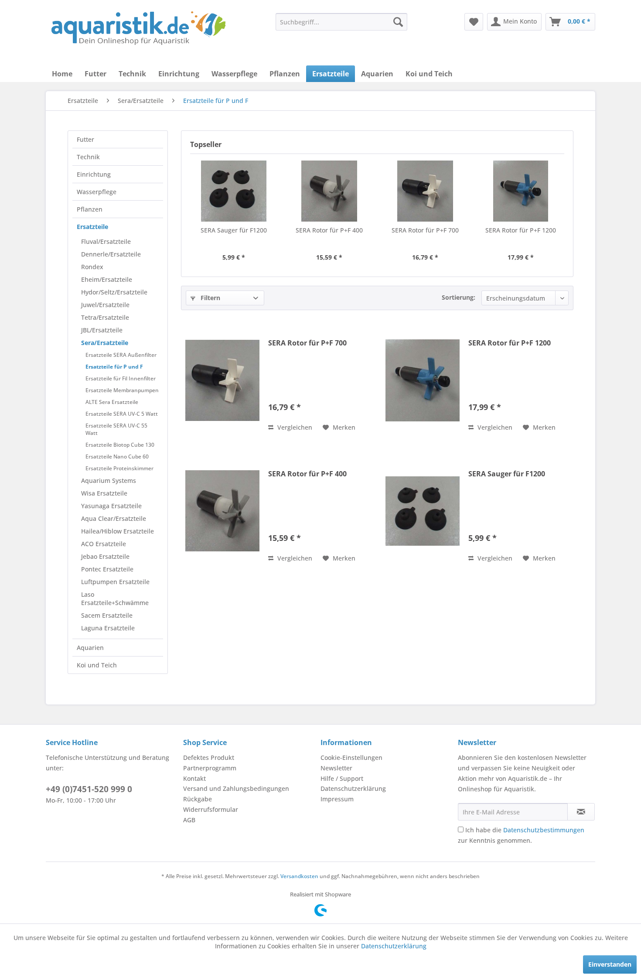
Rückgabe (197, 799)
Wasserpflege (96, 192)
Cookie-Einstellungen (351, 757)
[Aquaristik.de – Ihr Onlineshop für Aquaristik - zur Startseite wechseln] (138, 28)
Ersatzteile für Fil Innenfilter (120, 378)
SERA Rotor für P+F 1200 (520, 230)
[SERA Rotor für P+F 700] (425, 191)
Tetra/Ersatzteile (105, 317)
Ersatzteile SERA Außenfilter (121, 355)
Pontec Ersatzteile (107, 569)
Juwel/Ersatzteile (105, 305)
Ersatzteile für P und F (114, 366)
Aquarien (90, 647)
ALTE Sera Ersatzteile (111, 402)
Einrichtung (94, 174)
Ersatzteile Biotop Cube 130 (119, 444)
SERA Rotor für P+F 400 (329, 230)
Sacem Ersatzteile (107, 615)
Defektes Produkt (208, 757)
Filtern (209, 298)
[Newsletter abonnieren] (581, 812)
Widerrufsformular (210, 809)
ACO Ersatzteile (103, 544)
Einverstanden (609, 964)
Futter (85, 139)
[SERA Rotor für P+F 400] (329, 191)
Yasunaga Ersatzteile (111, 506)
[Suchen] (398, 22)
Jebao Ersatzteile (105, 556)
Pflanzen (89, 209)
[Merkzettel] (473, 22)
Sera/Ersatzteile (104, 343)
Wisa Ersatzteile (104, 493)
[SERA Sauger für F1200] (233, 191)
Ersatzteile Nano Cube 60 (117, 456)
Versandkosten (299, 876)
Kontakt (194, 778)
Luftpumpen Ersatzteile (115, 582)
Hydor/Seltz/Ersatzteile (114, 292)
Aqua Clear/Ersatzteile (113, 518)
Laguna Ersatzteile (108, 628)
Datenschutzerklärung (353, 788)
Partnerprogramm (209, 768)
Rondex (92, 267)
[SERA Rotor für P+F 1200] (521, 191)
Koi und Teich (97, 665)
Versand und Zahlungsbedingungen (236, 788)
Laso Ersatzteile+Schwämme (115, 598)
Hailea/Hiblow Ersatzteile (117, 531)
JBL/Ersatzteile (102, 330)
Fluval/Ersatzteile (106, 241)
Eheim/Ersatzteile (106, 279)
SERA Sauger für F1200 (234, 230)
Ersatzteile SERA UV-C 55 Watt (116, 429)
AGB (189, 820)
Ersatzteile (92, 226)
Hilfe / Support (341, 778)
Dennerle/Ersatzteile (111, 254)
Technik (88, 157)
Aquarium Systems (108, 480)
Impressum (337, 799)
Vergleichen (294, 427)
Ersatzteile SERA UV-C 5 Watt (121, 413)
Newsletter (336, 768)
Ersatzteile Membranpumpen (122, 390)
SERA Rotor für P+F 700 (425, 230)
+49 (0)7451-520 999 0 (89, 789)
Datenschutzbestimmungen (543, 830)
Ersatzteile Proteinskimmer (119, 468)
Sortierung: (458, 297)
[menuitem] (341, 22)
